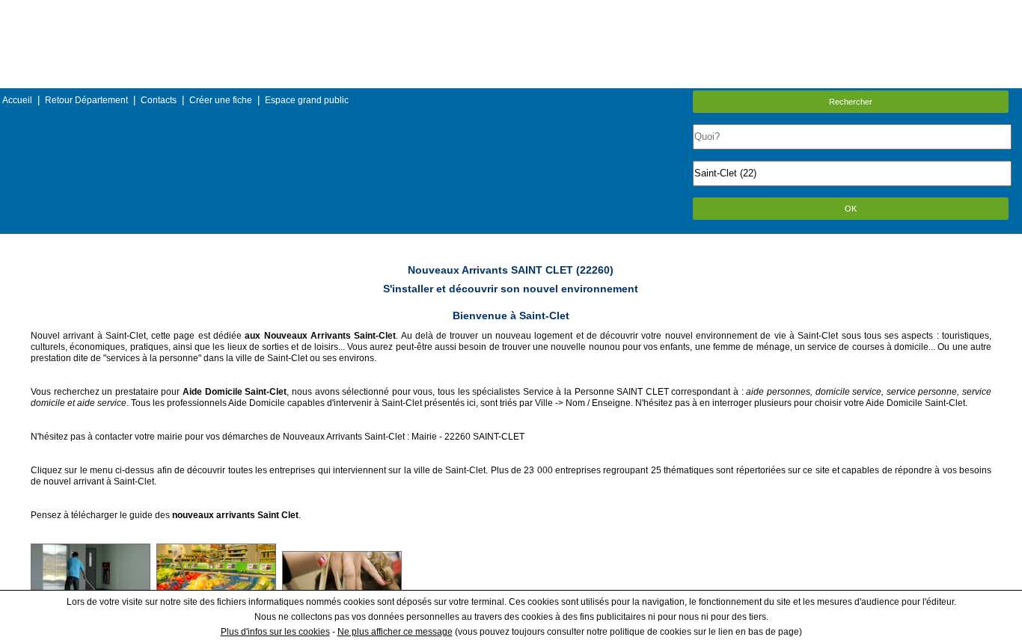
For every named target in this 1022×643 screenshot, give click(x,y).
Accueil (17, 100)
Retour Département (86, 100)
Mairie (424, 436)
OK (851, 208)
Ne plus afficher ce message (395, 632)
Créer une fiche (220, 100)
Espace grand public (307, 100)
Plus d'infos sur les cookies (275, 632)
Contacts (159, 100)
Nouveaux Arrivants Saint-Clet (344, 436)
